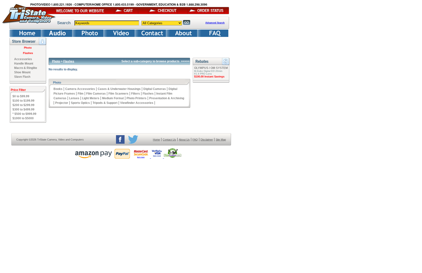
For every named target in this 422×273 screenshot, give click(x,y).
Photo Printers (137, 98)
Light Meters (90, 98)
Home (156, 139)
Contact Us (169, 139)
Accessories (23, 59)
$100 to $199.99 (23, 100)
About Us (184, 139)
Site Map (221, 139)
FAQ (195, 139)
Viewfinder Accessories (136, 103)
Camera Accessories (80, 89)
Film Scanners (118, 93)
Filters (135, 93)
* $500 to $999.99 (24, 114)
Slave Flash (22, 76)
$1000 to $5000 (23, 118)
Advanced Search (215, 23)
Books (58, 89)
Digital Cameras (154, 89)
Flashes (28, 53)
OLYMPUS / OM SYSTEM (211, 68)
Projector (61, 103)
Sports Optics (80, 103)
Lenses (74, 98)
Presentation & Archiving (166, 98)
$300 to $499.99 (23, 109)
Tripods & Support (105, 103)
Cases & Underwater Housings (119, 89)
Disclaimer (206, 139)
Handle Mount (23, 63)
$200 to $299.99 (23, 105)
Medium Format (113, 98)
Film (81, 93)
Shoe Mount (22, 72)
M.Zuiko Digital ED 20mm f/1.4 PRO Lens (208, 72)
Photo (28, 47)
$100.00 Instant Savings (209, 76)
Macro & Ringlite (25, 68)
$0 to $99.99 (20, 96)
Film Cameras (96, 93)
